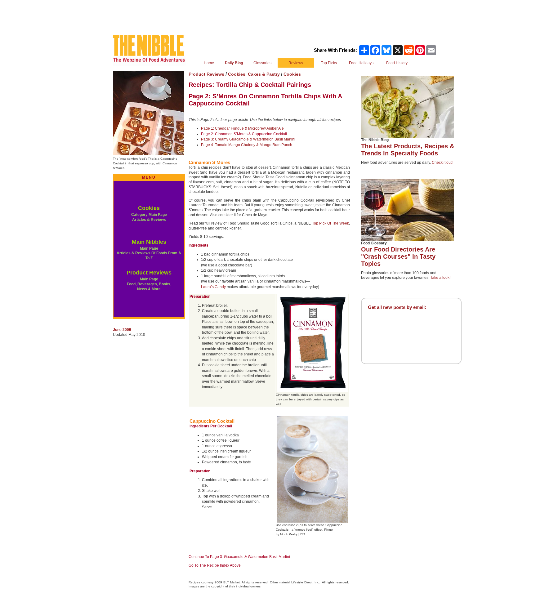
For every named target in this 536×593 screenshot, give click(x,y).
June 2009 (122, 330)
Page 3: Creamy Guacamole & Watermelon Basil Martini (248, 139)
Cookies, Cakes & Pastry (254, 74)
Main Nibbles (149, 242)
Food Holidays (361, 63)
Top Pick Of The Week (330, 223)
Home (209, 63)
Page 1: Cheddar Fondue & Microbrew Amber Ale (242, 128)
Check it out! (442, 162)
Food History (397, 63)
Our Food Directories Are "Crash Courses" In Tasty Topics (398, 256)
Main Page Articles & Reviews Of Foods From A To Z (149, 253)
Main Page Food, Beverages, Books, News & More (149, 284)
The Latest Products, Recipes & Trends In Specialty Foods (407, 150)
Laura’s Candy (213, 287)
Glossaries (262, 63)
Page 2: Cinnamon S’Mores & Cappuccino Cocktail (244, 134)
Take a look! (440, 277)
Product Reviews (149, 273)
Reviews (295, 63)
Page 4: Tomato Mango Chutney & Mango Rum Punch (246, 145)
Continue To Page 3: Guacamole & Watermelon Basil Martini (239, 557)
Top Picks (329, 63)
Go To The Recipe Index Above (215, 565)
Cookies (149, 208)
